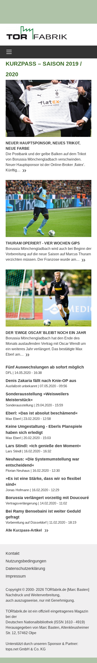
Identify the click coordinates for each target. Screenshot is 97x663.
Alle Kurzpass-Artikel (24, 530)
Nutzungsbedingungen (26, 561)
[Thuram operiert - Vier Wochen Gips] (48, 208)
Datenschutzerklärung (25, 568)
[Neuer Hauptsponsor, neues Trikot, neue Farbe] (48, 108)
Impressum (16, 576)
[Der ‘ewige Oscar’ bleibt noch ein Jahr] (48, 298)
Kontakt (12, 553)
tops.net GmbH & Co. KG (26, 649)
